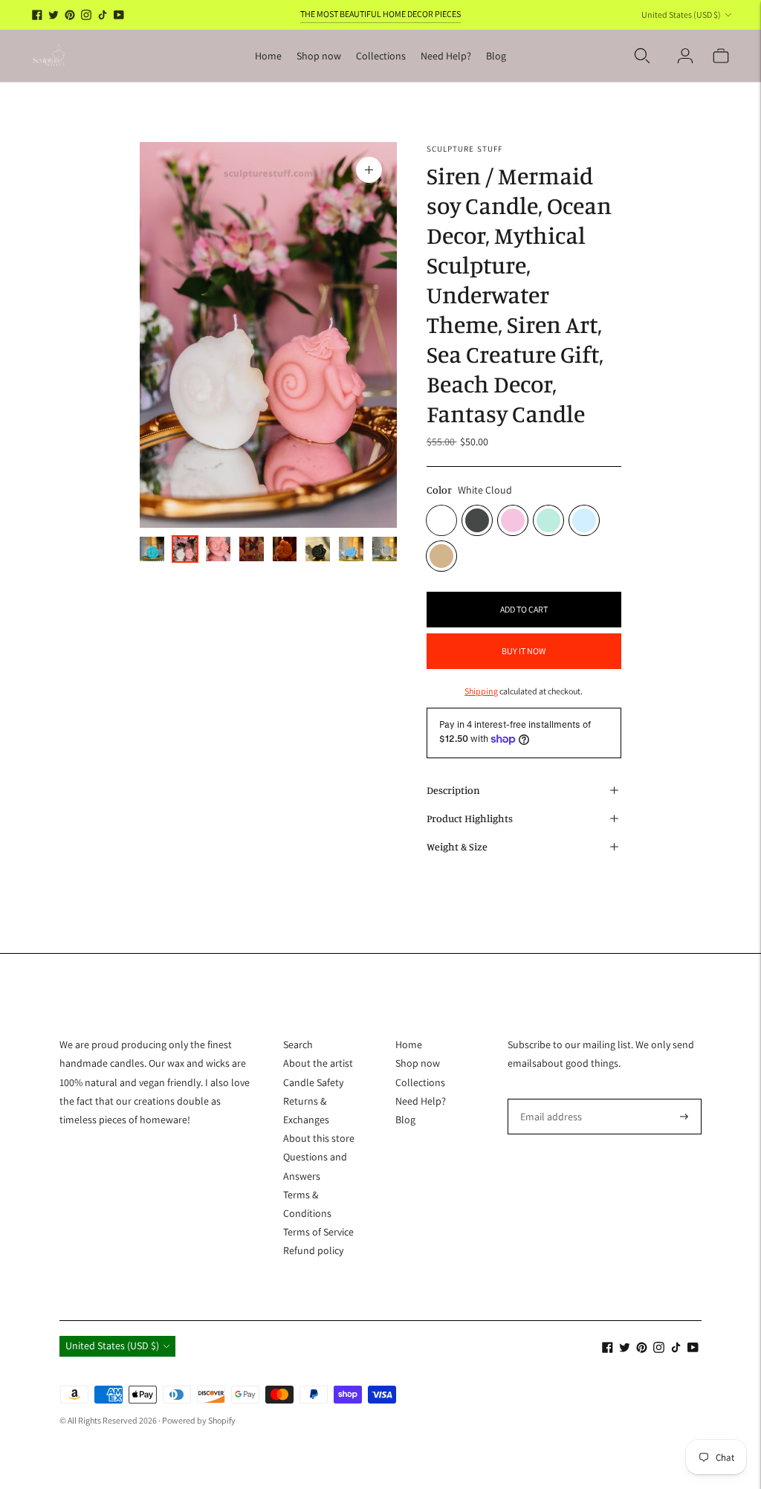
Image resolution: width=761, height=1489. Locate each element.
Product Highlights (470, 818)
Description (453, 790)
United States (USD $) (681, 14)
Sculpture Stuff (465, 148)
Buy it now (523, 650)
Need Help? (446, 55)
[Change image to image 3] (218, 549)
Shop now (319, 55)
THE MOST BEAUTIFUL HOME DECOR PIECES (380, 13)
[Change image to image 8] (384, 549)
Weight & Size (457, 846)
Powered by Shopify (199, 1420)
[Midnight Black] (477, 520)
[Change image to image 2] (185, 549)
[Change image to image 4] (251, 549)
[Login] (685, 55)
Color (439, 489)
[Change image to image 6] (317, 549)
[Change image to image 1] (152, 549)
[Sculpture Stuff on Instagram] (86, 15)
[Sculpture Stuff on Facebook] (37, 15)
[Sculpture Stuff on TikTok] (102, 15)
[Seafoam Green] (548, 520)
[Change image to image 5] (285, 549)
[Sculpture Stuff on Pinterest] (70, 15)
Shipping (481, 691)
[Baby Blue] (584, 520)
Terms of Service (318, 1231)
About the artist (318, 1063)
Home (268, 55)
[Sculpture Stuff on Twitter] (53, 15)
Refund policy (313, 1250)
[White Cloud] (441, 520)
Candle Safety (313, 1082)
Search (298, 1044)
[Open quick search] (642, 55)
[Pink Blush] (513, 520)
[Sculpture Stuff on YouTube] (119, 15)
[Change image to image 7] (351, 549)
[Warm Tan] (441, 556)
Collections (381, 55)
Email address (548, 1098)
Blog (496, 55)
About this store (318, 1138)
